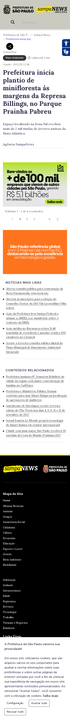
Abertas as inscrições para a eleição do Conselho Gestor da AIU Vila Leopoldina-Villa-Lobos (36, 303)
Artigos (7, 516)
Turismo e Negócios (15, 622)
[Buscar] (13, 22)
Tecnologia (9, 612)
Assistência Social (14, 522)
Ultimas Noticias (13, 506)
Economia (9, 538)
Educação (9, 543)
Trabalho (8, 617)
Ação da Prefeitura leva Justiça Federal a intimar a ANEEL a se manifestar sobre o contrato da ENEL (32, 318)
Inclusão (8, 585)
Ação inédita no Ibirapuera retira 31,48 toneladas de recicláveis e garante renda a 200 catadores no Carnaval (36, 333)
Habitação (9, 580)
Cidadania (9, 527)
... (42, 219)
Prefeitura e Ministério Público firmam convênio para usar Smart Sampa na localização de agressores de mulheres (36, 395)
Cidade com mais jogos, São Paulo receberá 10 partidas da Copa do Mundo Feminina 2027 (36, 433)
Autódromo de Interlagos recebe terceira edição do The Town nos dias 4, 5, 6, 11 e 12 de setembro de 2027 (35, 410)
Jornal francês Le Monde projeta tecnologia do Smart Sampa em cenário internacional (34, 422)
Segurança (9, 601)
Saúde (6, 596)
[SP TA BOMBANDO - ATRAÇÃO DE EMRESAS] (35, 184)
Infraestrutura (11, 590)
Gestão (7, 554)
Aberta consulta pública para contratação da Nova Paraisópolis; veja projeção (34, 291)
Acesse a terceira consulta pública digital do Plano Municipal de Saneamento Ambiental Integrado (34, 347)
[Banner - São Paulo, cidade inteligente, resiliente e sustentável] (35, 252)
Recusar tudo (15, 712)
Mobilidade (10, 565)
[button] (57, 219)
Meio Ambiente (12, 559)
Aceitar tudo (39, 703)
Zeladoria (8, 628)
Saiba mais (50, 696)
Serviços (8, 606)
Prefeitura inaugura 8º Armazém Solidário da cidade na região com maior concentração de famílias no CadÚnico (35, 381)
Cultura (7, 532)
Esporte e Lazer (12, 549)
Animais (8, 511)
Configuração (15, 703)
